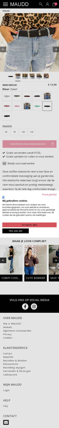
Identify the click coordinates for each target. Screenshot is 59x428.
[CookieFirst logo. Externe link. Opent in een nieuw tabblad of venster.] (3, 197)
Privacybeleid (49, 194)
